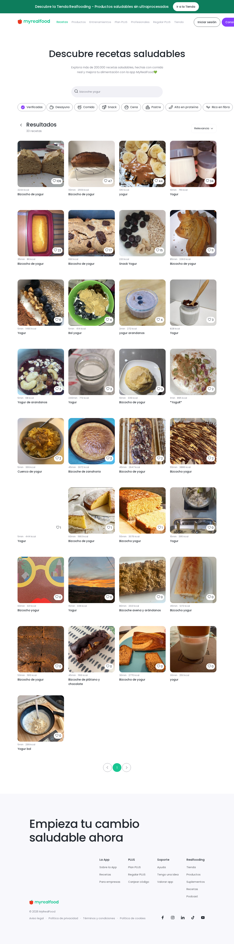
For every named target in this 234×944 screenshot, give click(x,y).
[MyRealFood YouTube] (203, 918)
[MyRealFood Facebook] (163, 918)
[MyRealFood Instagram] (173, 918)
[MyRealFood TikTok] (193, 918)
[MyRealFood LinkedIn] (183, 918)
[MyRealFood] (34, 22)
